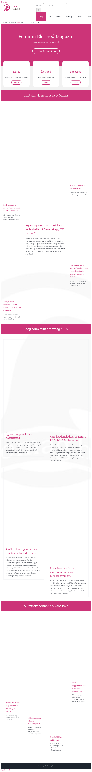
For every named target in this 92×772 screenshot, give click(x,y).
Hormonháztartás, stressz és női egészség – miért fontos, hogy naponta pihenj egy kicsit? (79, 271)
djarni (18, 22)
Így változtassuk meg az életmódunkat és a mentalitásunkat (64, 572)
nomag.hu (51, 766)
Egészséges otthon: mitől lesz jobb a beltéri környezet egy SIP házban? (45, 229)
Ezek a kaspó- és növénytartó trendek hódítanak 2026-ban (11, 208)
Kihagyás (4, 2)
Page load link (5, 770)
